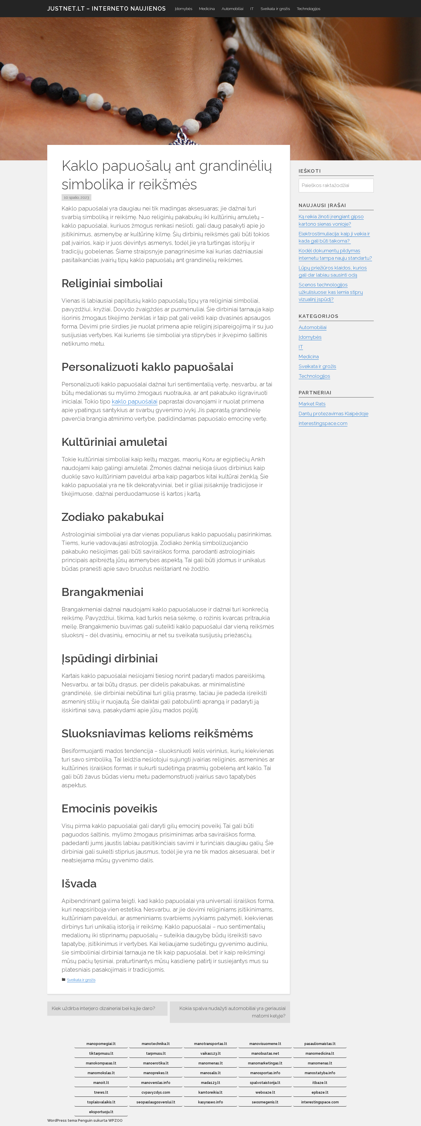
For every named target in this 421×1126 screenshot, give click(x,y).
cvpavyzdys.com (155, 1092)
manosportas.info (265, 1073)
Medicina (207, 8)
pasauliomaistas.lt (320, 1044)
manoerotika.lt (156, 1063)
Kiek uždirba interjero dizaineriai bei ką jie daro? (103, 1008)
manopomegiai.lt (101, 1044)
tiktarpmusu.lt (101, 1054)
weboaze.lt (265, 1092)
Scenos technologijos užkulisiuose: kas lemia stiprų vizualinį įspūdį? (331, 292)
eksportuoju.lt (101, 1112)
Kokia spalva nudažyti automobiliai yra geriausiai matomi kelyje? (233, 1012)
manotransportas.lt (210, 1044)
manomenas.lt (210, 1063)
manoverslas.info (155, 1083)
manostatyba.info (320, 1073)
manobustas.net (265, 1054)
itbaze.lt (319, 1083)
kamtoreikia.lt (210, 1092)
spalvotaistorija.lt (265, 1083)
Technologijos (308, 8)
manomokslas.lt (101, 1073)
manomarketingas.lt (265, 1063)
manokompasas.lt (101, 1063)
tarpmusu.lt (156, 1054)
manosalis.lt (210, 1073)
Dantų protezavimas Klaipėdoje (333, 413)
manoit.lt (101, 1083)
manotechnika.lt (156, 1044)
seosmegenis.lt (265, 1102)
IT (252, 8)
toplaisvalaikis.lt (101, 1102)
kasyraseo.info (210, 1102)
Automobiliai (232, 8)
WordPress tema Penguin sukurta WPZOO (85, 1120)
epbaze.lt (320, 1092)
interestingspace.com (323, 423)
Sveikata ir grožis (275, 8)
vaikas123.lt (210, 1054)
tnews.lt (101, 1092)
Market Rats (312, 404)
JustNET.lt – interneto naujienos (106, 8)
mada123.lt (210, 1083)
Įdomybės (183, 8)
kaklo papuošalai (135, 401)
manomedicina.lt (320, 1054)
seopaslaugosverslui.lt (156, 1102)
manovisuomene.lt (265, 1044)
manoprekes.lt (155, 1073)
